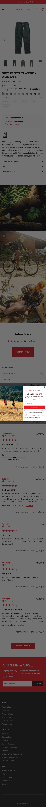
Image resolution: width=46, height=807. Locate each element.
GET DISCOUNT (34, 407)
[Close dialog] (44, 387)
